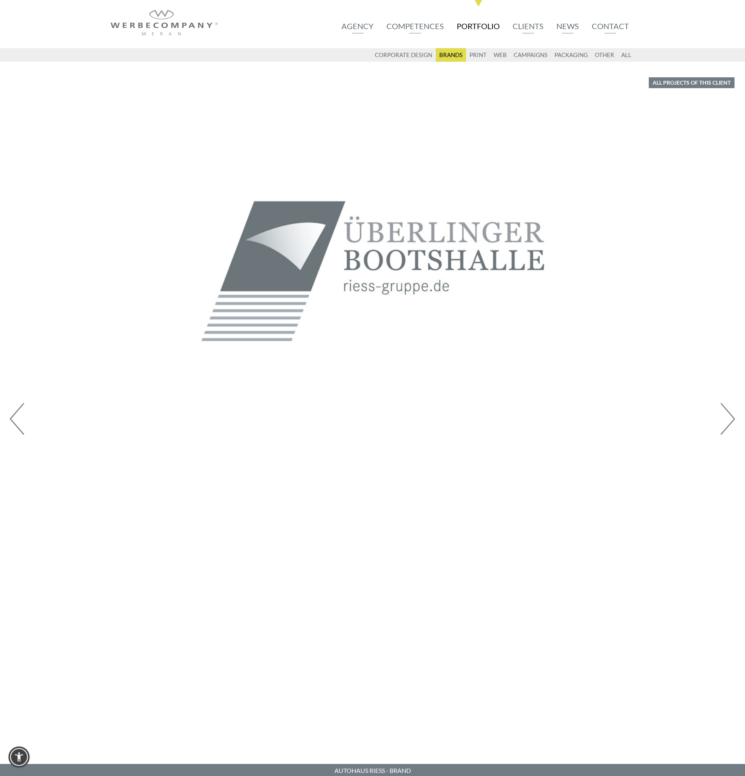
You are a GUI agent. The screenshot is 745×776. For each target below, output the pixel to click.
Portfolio (478, 26)
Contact (610, 26)
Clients (528, 26)
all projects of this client (692, 82)
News (567, 26)
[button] (19, 757)
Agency (357, 26)
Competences (415, 26)
